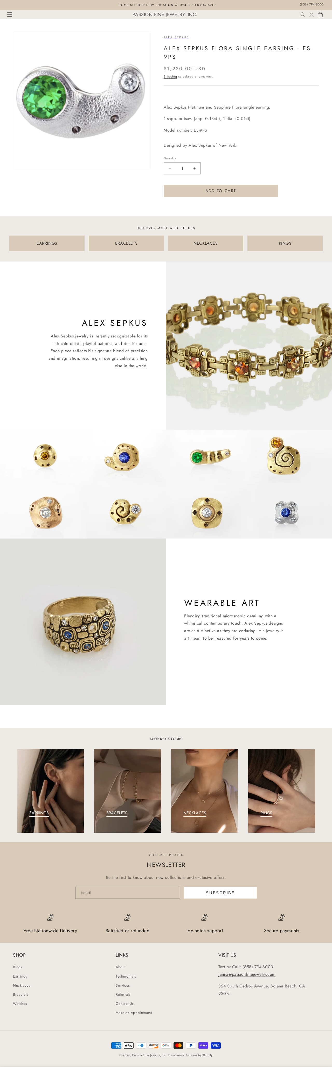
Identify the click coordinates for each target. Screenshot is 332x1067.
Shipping (170, 76)
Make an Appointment (134, 1012)
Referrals (123, 994)
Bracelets (20, 994)
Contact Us (125, 1003)
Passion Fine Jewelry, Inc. (149, 1055)
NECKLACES (205, 243)
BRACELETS (126, 243)
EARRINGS (47, 243)
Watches (20, 1003)
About (121, 967)
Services (123, 985)
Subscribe (220, 893)
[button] (9, 14)
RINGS (285, 243)
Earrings (20, 976)
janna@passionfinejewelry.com (246, 974)
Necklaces (21, 985)
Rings (17, 967)
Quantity (170, 158)
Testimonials (126, 976)
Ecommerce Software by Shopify (190, 1055)
